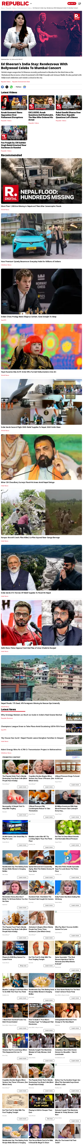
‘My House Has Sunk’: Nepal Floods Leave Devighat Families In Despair (32, 738)
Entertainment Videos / (25, 8)
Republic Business (7, 718)
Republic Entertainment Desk (21, 82)
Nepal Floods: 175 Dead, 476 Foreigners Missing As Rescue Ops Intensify (30, 703)
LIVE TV (72, 3)
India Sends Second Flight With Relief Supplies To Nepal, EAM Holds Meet (30, 427)
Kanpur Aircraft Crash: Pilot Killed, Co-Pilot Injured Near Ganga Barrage (30, 537)
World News (5, 209)
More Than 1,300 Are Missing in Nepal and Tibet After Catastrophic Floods (31, 206)
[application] (41, 34)
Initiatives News (6, 265)
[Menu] (78, 3)
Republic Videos (6, 82)
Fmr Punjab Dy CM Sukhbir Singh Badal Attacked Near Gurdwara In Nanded (13, 145)
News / (3, 8)
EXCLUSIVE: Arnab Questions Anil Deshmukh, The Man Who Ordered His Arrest (40, 116)
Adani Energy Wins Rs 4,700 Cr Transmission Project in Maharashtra (31, 749)
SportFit (3, 320)
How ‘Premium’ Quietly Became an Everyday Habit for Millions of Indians (31, 261)
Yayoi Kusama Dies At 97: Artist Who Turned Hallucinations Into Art (28, 372)
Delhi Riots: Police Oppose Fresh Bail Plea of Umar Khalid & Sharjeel (28, 648)
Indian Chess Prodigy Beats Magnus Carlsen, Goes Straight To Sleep (28, 316)
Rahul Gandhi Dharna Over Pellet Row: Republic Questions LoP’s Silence (68, 115)
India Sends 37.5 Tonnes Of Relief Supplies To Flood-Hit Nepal (26, 593)
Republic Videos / (11, 8)
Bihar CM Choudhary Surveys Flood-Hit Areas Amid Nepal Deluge (27, 482)
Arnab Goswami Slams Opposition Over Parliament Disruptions (12, 115)
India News (4, 486)
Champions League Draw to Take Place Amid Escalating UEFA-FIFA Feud (33, 726)
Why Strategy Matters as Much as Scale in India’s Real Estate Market (31, 715)
